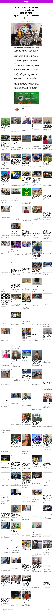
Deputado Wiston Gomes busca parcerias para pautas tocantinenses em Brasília (37, 479)
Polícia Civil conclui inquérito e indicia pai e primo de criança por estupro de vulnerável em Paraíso (5, 481)
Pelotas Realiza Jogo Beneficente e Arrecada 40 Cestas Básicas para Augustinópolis (5, 144)
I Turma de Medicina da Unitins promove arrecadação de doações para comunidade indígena (36, 180)
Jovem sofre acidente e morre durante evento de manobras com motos (5, 447)
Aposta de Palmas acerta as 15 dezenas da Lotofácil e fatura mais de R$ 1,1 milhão (16, 399)
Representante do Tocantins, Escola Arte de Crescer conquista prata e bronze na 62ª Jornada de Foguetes (5, 198)
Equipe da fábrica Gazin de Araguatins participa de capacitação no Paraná (15, 231)
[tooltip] (23, 106)
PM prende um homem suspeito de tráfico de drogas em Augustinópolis (5, 319)
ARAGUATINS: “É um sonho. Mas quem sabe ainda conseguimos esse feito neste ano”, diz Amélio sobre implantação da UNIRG (36, 531)
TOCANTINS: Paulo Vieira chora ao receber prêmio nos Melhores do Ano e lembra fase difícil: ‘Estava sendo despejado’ (47, 422)
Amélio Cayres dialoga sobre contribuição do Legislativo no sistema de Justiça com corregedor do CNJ (26, 337)
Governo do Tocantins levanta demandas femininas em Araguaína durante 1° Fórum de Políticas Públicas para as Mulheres (15, 464)
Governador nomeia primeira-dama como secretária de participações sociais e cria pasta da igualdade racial (5, 361)
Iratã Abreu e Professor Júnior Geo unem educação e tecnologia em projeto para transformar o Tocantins (5, 600)
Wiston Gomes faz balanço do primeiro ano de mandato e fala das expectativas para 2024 (47, 403)
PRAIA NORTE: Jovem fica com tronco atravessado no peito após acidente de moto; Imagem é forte (5, 428)
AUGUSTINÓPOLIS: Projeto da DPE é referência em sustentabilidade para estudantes (26, 465)
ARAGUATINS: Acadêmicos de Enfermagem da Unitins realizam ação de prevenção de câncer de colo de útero (5, 515)
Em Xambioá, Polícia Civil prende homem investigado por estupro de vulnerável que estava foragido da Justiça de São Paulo (26, 232)
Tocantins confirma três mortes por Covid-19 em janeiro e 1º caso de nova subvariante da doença (47, 336)
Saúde (26, 21)
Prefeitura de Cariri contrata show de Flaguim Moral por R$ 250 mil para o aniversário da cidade (15, 301)
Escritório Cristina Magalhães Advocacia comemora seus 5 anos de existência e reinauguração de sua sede (26, 304)
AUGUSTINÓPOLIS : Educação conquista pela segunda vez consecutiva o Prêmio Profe (36, 162)
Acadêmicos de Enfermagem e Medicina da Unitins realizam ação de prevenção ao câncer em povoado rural (26, 482)
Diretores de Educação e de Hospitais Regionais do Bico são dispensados (47, 550)
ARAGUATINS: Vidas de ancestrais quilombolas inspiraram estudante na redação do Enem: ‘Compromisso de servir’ (14, 361)
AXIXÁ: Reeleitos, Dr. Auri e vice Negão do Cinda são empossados (26, 126)
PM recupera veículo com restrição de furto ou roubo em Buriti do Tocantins (36, 551)
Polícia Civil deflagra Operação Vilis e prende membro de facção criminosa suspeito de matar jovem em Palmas (5, 550)
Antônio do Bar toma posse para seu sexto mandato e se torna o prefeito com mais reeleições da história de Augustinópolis (15, 127)
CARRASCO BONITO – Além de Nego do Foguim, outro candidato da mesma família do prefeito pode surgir (36, 423)
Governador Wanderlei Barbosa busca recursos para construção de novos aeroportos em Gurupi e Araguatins (47, 514)
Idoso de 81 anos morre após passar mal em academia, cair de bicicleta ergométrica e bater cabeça (47, 322)
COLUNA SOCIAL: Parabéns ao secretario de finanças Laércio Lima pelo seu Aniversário (36, 255)
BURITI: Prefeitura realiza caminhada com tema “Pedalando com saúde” (36, 270)
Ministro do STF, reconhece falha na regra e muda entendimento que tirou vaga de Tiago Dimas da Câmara (16, 481)
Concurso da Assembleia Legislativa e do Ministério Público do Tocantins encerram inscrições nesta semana (47, 357)
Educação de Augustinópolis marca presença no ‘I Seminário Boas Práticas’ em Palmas (5, 179)
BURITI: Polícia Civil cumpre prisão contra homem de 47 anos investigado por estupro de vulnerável (26, 601)
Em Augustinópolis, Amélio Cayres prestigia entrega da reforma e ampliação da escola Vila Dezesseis (26, 249)
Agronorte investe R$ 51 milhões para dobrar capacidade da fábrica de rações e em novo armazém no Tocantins (26, 144)
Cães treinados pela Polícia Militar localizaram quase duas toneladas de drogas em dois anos (5, 463)
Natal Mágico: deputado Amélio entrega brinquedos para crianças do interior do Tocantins (16, 443)
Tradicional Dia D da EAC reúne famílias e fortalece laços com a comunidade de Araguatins (37, 215)
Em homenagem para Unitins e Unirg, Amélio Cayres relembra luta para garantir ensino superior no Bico (47, 481)
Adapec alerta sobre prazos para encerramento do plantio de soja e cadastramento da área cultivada (5, 127)
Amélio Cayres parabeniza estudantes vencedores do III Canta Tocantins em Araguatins (36, 442)
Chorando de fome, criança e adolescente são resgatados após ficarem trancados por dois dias (5, 336)
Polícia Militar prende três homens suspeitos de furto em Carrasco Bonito (26, 376)
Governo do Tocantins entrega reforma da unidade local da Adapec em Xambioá (5, 213)
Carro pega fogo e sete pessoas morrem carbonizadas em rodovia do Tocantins (26, 421)
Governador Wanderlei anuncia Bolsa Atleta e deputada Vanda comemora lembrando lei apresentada (47, 531)
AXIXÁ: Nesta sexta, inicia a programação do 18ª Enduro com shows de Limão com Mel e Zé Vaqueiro (26, 531)
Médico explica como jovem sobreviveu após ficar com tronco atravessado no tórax (36, 407)
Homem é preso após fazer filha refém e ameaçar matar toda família (37, 287)
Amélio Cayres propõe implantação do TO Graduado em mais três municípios (26, 497)
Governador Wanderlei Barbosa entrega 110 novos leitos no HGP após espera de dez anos (15, 565)
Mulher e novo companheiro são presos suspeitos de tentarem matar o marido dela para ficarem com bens (47, 147)
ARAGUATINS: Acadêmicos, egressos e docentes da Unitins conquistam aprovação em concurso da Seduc (47, 444)
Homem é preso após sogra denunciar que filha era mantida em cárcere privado (47, 286)
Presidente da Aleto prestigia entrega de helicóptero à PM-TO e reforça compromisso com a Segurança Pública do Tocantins (37, 144)
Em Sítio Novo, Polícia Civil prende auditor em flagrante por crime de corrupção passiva (16, 601)
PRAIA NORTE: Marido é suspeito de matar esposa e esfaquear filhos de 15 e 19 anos (36, 336)
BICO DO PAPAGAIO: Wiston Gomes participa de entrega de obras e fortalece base (36, 497)
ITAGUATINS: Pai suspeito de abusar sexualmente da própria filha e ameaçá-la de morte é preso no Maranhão (36, 362)
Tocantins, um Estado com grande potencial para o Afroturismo (36, 196)
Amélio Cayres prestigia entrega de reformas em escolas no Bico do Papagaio (5, 582)
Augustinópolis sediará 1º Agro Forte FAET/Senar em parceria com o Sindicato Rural (15, 530)
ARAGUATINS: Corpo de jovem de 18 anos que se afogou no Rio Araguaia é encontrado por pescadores (26, 285)
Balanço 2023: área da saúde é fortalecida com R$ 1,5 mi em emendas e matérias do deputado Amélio (26, 401)
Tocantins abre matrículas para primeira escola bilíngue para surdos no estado (15, 376)
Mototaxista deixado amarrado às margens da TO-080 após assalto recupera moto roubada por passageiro (16, 344)
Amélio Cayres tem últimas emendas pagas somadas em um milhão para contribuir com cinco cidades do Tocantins (47, 126)
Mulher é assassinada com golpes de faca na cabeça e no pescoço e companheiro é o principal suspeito (47, 270)
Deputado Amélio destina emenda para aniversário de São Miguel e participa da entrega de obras (16, 320)
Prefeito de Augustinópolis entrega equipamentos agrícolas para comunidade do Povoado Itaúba (16, 271)
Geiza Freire (31, 21)
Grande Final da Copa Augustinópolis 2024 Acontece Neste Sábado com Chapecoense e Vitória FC (15, 181)
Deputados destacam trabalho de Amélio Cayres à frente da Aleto (26, 269)
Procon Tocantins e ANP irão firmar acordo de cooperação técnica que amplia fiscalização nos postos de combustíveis (47, 567)
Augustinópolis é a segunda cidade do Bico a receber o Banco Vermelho (47, 196)
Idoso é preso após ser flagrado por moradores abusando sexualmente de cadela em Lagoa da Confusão (5, 302)
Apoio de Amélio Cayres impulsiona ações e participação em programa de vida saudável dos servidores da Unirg (47, 180)
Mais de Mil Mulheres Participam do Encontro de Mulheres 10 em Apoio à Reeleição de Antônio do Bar (15, 250)
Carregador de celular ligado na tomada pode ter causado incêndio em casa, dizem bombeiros (5, 402)
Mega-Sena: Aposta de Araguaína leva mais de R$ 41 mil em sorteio (26, 357)
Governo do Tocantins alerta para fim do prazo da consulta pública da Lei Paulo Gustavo (15, 582)
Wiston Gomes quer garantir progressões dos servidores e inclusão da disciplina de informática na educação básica (5, 566)
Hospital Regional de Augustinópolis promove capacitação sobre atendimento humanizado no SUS (37, 301)
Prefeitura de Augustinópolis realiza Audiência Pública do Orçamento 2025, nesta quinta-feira (26, 198)
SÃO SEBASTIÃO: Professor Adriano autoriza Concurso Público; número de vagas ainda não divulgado (16, 286)
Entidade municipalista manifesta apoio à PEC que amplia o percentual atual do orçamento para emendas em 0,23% (47, 232)
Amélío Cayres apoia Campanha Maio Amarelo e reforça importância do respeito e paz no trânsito (47, 464)
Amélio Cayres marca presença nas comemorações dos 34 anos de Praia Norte (36, 463)
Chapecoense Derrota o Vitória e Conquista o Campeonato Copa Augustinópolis (47, 162)
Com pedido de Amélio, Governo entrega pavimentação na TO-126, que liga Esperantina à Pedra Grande (37, 320)
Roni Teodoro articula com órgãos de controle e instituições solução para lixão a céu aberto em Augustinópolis (37, 583)
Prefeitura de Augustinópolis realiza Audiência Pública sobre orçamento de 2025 (15, 196)
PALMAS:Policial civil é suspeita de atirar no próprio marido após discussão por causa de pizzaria (26, 449)
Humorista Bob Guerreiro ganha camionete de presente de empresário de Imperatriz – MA (26, 548)
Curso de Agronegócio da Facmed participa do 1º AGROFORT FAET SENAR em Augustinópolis (5, 497)
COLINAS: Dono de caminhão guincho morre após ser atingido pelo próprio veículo (37, 380)
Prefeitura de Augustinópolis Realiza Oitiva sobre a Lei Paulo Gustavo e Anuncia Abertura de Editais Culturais (5, 233)
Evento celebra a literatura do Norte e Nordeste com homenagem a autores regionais (16, 215)
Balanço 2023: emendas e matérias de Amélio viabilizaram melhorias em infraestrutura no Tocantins (5, 380)
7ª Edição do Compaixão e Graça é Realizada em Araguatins (36, 234)
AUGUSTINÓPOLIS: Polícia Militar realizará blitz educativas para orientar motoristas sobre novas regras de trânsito (47, 248)
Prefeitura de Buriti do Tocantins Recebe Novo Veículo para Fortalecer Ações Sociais (26, 162)
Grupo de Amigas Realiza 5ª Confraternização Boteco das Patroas (36, 125)
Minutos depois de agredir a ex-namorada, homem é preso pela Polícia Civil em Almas (5, 270)
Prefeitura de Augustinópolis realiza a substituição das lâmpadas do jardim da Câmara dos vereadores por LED (47, 497)
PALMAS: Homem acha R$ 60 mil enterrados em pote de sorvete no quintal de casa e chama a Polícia (26, 319)
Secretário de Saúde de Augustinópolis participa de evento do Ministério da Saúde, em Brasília (15, 515)
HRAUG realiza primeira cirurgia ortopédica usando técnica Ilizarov (36, 513)
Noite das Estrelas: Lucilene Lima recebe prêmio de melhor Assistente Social (15, 420)
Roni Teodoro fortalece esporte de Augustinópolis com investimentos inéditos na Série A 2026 (47, 584)
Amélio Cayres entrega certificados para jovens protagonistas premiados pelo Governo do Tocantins (15, 548)
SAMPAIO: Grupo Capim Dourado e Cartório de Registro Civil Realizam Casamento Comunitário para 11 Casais (5, 248)
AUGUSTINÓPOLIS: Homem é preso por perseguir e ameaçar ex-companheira (47, 300)
